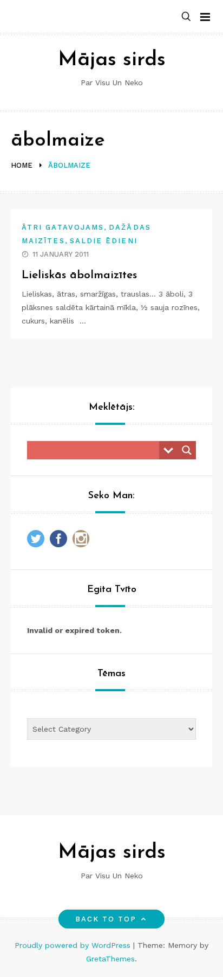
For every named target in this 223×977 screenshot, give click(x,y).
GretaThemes (110, 958)
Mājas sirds (112, 60)
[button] (186, 17)
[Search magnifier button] (187, 450)
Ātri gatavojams (63, 227)
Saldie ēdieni (103, 241)
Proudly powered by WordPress (74, 945)
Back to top (106, 919)
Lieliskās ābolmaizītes (79, 275)
